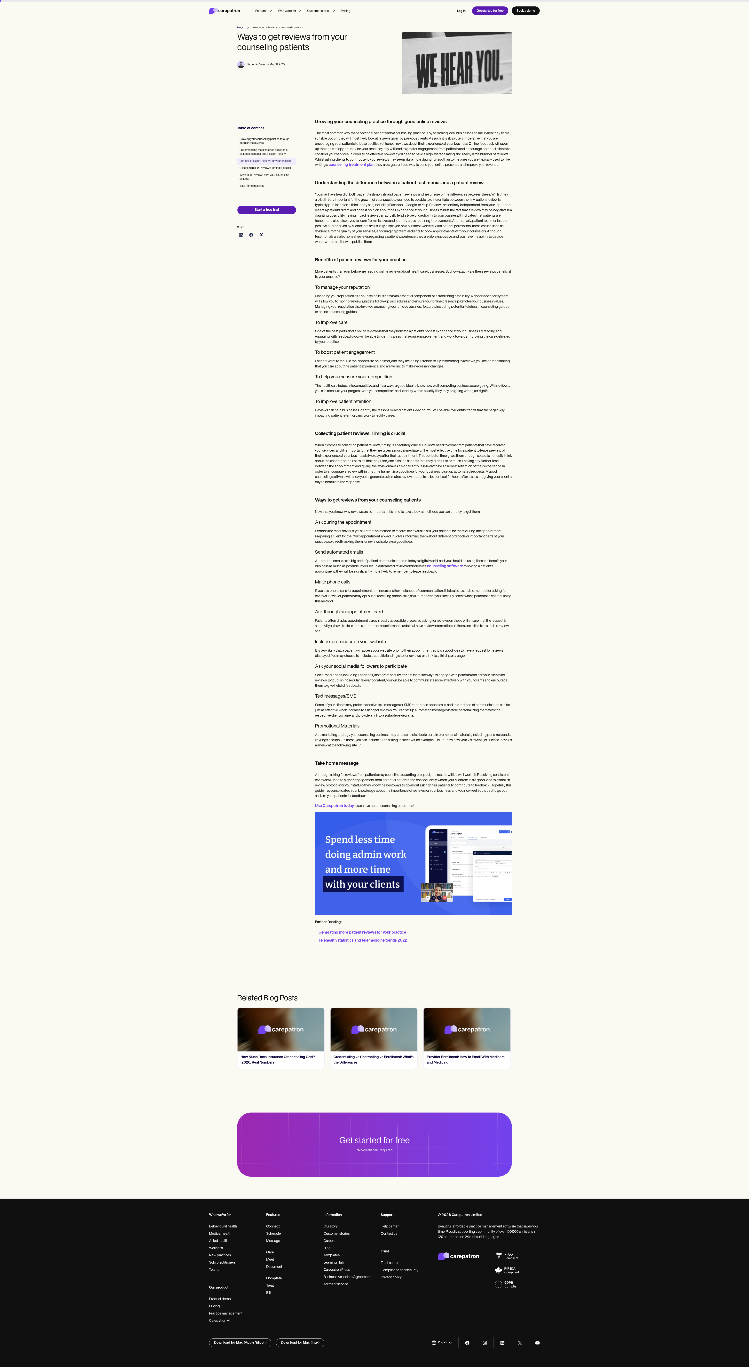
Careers (329, 1241)
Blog (327, 1248)
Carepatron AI (219, 1321)
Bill (268, 1293)
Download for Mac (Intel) (300, 1343)
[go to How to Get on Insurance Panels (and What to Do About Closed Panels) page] (467, 1029)
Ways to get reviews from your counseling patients (264, 177)
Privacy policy (391, 1277)
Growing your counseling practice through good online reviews (264, 141)
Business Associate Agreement (347, 1277)
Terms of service (336, 1284)
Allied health (218, 1241)
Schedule (273, 1234)
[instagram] (484, 1342)
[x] (519, 1342)
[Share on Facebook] (251, 235)
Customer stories (318, 11)
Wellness (216, 1248)
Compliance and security (399, 1270)
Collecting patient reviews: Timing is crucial (265, 168)
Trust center (390, 1263)
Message (273, 1241)
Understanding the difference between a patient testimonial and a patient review (264, 152)
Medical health (220, 1234)
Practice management (225, 1313)
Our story (331, 1226)
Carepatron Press (337, 1270)
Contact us (389, 1234)
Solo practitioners (222, 1263)
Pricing (345, 11)
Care (270, 1252)
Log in (461, 11)
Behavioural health (223, 1226)
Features (261, 11)
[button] (441, 1343)
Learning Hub (334, 1263)
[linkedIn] (502, 1342)
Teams (214, 1270)
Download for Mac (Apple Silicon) (240, 1343)
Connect (273, 1226)
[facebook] (467, 1342)
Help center (390, 1226)
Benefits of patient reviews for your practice (265, 161)
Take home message (252, 186)
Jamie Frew (258, 64)
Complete (274, 1278)
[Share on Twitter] (261, 235)
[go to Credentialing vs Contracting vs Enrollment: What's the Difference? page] (280, 1029)
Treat (270, 1286)
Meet (270, 1260)
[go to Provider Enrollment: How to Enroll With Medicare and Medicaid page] (373, 1029)
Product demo (220, 1299)
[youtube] (537, 1342)
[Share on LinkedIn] (241, 235)
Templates (332, 1255)
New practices (220, 1255)
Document (274, 1267)
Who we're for (287, 11)
